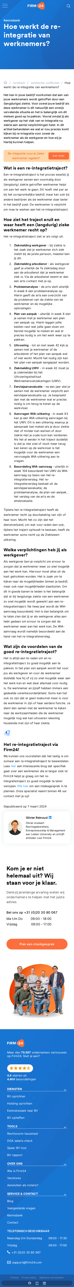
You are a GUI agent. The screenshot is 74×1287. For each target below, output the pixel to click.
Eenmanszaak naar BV (22, 1110)
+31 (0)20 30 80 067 (26, 1252)
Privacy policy (29, 1277)
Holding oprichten (19, 1103)
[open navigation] (5, 5)
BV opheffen (15, 1117)
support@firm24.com (27, 1262)
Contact (12, 1222)
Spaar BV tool (16, 1148)
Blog (10, 1201)
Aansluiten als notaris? (22, 1185)
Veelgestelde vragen (21, 1208)
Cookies (14, 1277)
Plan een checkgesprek (37, 944)
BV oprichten (16, 1096)
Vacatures (14, 1178)
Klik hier (22, 786)
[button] (37, 1089)
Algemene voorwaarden (51, 1277)
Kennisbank (15, 1215)
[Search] (68, 5)
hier (13, 766)
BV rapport (15, 1155)
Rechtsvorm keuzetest (22, 1133)
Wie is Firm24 (16, 1171)
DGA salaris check (20, 1140)
